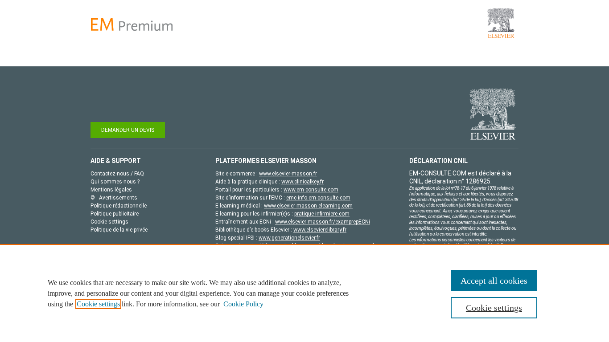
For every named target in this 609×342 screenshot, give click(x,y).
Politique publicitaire (115, 214)
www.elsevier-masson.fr (288, 174)
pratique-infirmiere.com (322, 214)
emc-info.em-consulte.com (318, 198)
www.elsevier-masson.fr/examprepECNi (322, 222)
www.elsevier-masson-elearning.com (308, 206)
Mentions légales (111, 190)
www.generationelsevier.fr (289, 238)
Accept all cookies (494, 280)
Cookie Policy (243, 304)
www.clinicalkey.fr (302, 182)
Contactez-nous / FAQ (117, 174)
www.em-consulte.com (311, 190)
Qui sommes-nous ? (115, 182)
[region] (304, 293)
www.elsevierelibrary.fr (319, 230)
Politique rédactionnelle (119, 206)
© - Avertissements (114, 198)
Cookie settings (98, 304)
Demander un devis (127, 130)
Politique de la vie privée (119, 230)
